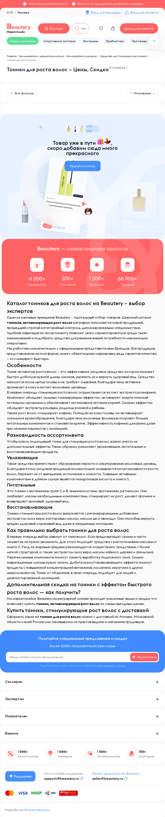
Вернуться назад (82, 166)
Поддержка (23, 776)
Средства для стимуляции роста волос (123, 56)
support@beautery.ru (61, 778)
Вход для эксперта (144, 12)
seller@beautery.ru (107, 778)
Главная (12, 56)
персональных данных (111, 665)
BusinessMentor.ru (37, 810)
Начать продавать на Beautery (115, 773)
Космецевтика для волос (82, 56)
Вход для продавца (106, 12)
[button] (154, 41)
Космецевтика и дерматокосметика (41, 56)
